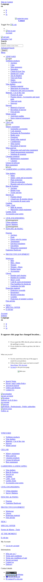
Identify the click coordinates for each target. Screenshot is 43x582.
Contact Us (10, 390)
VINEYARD (11, 57)
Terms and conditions (14, 556)
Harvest (9, 105)
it (6, 12)
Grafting (9, 203)
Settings (4, 316)
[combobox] (12, 45)
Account (4, 313)
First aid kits (10, 301)
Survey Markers (12, 224)
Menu (3, 52)
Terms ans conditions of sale (16, 558)
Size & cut (10, 195)
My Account (23, 365)
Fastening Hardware (13, 250)
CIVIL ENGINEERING (15, 218)
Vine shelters (10, 84)
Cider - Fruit (10, 205)
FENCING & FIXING (14, 229)
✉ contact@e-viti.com (14, 579)
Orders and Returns (13, 388)
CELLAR (9, 122)
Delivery (9, 564)
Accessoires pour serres (14, 214)
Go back (13, 367)
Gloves (8, 273)
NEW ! (8, 305)
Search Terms (11, 381)
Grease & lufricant (13, 163)
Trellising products (13, 61)
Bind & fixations (12, 186)
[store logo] (13, 25)
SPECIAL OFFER (13, 307)
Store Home (14, 365)
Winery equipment (13, 127)
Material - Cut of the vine (15, 93)
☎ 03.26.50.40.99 (13, 577)
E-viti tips (9, 309)
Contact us (10, 562)
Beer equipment (12, 165)
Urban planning (12, 222)
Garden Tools (11, 212)
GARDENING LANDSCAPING (19, 169)
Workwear (10, 258)
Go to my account (12, 546)
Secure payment (12, 560)
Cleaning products (12, 156)
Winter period (11, 114)
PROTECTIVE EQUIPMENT (17, 254)
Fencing (9, 233)
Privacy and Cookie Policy (16, 383)
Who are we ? (11, 554)
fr (6, 10)
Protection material (13, 288)
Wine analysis (11, 148)
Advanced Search (7, 48)
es (6, 14)
